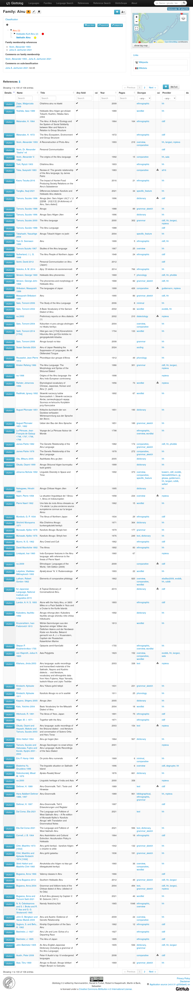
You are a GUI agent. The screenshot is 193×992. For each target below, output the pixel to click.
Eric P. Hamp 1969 (25, 758)
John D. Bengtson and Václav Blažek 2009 (27, 918)
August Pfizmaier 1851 (27, 409)
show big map (141, 45)
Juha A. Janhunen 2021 (20, 49)
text (138, 535)
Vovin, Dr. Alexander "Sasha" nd (26, 151)
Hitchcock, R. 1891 (25, 713)
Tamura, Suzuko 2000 (26, 220)
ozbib (175, 480)
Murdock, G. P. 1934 (26, 516)
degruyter (170, 765)
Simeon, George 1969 (26, 274)
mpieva (176, 141)
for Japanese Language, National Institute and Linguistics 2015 (25, 593)
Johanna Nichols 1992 (27, 471)
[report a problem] (28, 11)
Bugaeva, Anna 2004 (26, 885)
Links (135, 55)
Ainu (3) (16, 30)
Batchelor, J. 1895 (24, 938)
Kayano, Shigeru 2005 (27, 700)
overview (141, 141)
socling (140, 347)
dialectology (142, 316)
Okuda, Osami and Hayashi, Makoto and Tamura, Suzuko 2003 (26, 728)
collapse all (118, 25)
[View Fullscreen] (136, 28)
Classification (11, 19)
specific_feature (144, 190)
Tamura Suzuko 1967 (26, 248)
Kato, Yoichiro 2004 (25, 706)
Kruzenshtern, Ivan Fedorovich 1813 (25, 625)
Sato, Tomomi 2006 (25, 302)
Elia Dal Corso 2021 (25, 827)
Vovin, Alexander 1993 (20, 46)
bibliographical (143, 793)
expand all (104, 25)
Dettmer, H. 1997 (24, 804)
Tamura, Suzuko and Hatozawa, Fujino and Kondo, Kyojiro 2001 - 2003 (26, 749)
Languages (33, 3)
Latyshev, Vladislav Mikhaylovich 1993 (25, 573)
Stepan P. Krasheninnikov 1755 (26, 647)
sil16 (164, 170)
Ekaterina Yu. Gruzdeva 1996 (23, 767)
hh (163, 103)
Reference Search (102, 3)
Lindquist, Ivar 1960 (25, 553)
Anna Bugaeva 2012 (26, 879)
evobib (165, 308)
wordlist (140, 110)
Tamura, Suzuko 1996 (26, 198)
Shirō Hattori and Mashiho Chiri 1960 (25, 865)
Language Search (64, 3)
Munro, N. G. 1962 (25, 541)
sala (167, 156)
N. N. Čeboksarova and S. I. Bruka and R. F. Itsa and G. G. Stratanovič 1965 (26, 908)
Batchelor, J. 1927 (24, 931)
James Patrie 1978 (25, 451)
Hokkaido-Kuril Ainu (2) (27, 33)
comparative (143, 144)
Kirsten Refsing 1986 (26, 365)
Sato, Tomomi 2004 (25, 323)
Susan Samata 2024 (26, 347)
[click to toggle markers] (41, 33)
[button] (181, 13)
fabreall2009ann (169, 474)
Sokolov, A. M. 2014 (25, 269)
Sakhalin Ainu (23, 37)
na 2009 (20, 563)
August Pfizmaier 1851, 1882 (24, 425)
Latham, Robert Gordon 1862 (23, 580)
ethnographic (143, 103)
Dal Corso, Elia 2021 (26, 811)
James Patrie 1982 (25, 443)
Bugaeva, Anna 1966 (26, 873)
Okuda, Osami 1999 (25, 464)
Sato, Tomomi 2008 (25, 341)
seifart (165, 483)
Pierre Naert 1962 (24, 503)
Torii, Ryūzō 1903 (24, 164)
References (83, 3)
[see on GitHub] (34, 11)
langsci (168, 141)
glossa (165, 477)
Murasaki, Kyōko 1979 (26, 529)
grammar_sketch (145, 208)
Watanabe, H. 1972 (25, 134)
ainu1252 (184, 9)
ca (96, 92)
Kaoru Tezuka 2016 (25, 180)
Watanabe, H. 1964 (25, 121)
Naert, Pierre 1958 (25, 495)
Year (102, 92)
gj (179, 474)
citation (9, 104)
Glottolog (16, 3)
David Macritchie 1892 (27, 547)
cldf (163, 121)
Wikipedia (143, 62)
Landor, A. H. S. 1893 (26, 602)
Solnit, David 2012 (25, 261)
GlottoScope (121, 3)
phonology (142, 274)
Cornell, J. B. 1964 (25, 835)
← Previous (129, 87)
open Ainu (90, 25)
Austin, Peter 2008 (25, 955)
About (134, 3)
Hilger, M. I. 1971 (24, 719)
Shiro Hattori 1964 (25, 738)
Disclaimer (185, 981)
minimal (140, 302)
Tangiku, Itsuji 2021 (25, 190)
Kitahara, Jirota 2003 (26, 663)
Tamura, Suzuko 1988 (26, 208)
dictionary (141, 198)
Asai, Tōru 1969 (23, 962)
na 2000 (20, 780)
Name (20, 92)
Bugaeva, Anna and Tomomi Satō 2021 (25, 897)
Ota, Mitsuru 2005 (24, 458)
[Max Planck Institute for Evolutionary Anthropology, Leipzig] (9, 982)
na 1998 (20, 375)
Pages (122, 92)
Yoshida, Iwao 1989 (25, 110)
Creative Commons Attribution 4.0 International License (105, 988)
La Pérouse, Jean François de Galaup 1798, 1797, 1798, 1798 (25, 435)
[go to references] (39, 11)
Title (42, 92)
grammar (141, 220)
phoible (173, 274)
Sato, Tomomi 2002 (25, 308)
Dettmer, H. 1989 (24, 786)
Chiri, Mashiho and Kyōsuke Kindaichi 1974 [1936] (25, 856)
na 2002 (20, 316)
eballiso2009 (168, 578)
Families (48, 3)
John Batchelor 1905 (26, 944)
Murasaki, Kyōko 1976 (26, 535)
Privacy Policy (183, 978)
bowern (165, 471)
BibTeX (174, 86)
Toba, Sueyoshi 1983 (26, 170)
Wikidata (142, 67)
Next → (152, 87)
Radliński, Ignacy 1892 (27, 393)
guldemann (167, 288)
